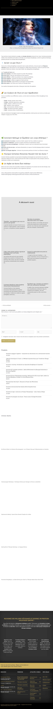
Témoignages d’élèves (5, 677)
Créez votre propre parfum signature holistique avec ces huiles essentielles (14, 253)
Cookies (44, 685)
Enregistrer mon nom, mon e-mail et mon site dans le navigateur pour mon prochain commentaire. (26, 336)
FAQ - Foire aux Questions (6, 689)
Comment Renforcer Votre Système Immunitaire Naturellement (14, 285)
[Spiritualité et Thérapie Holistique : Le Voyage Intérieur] (26, 531)
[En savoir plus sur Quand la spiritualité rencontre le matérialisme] (38, 242)
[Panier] (49, 4)
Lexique (2, 685)
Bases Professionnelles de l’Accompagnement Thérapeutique (22, 678)
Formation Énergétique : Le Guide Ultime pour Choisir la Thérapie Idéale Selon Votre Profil (22, 579)
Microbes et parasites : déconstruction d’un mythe (35, 219)
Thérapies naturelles (22, 682)
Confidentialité (46, 682)
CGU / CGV (45, 677)
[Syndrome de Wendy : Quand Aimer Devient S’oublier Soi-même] (26, 499)
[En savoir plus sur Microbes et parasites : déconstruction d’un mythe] (38, 211)
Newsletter (45, 688)
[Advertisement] (26, 597)
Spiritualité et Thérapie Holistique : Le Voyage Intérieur (14, 547)
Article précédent (6, 305)
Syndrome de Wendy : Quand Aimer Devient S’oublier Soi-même (16, 514)
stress (8, 114)
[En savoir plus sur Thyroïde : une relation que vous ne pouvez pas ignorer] (15, 212)
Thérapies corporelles (22, 685)
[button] (39, 11)
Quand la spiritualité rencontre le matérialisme (37, 252)
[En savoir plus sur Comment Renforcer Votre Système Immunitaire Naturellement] (15, 275)
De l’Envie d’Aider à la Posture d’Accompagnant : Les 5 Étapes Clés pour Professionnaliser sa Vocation (25, 449)
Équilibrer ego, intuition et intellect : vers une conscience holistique (38, 284)
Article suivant (47, 305)
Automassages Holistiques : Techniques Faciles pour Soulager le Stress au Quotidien (20, 481)
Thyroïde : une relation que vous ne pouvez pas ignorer (14, 222)
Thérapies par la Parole (21, 692)
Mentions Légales (47, 679)
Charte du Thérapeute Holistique (8, 681)
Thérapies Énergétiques (20, 688)
